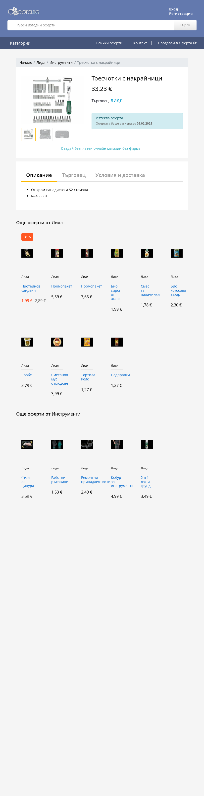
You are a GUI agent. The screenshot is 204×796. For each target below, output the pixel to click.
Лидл (41, 62)
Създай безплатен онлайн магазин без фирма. (101, 148)
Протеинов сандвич (27, 288)
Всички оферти (109, 43)
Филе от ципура (27, 482)
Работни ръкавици (57, 480)
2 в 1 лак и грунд (146, 482)
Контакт (140, 43)
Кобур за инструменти (117, 482)
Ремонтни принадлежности (87, 480)
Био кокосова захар (177, 290)
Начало (25, 62)
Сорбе (26, 375)
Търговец (74, 175)
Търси (185, 24)
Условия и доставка (120, 175)
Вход (173, 9)
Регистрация (181, 13)
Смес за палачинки (147, 290)
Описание (39, 175)
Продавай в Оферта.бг (177, 43)
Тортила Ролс (87, 377)
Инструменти (61, 62)
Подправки (117, 375)
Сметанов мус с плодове (57, 379)
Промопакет (57, 286)
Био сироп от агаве (116, 292)
